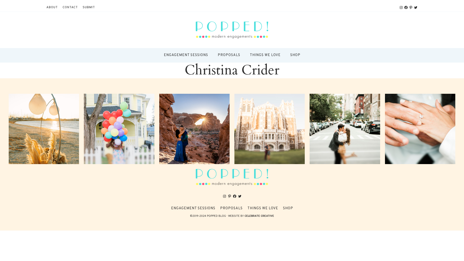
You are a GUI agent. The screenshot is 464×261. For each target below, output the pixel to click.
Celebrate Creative (259, 216)
